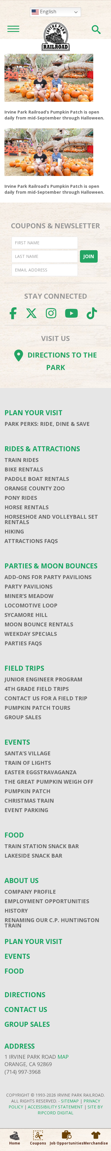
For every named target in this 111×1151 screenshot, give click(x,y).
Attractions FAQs (31, 540)
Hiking (14, 531)
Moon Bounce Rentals (38, 624)
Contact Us (25, 1009)
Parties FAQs (23, 643)
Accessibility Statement (55, 1107)
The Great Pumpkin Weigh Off (48, 781)
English (47, 11)
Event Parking (26, 810)
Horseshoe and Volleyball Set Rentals (51, 519)
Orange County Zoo (34, 488)
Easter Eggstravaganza (40, 772)
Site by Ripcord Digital (70, 1110)
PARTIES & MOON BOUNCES (50, 565)
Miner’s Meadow (28, 595)
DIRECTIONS (24, 994)
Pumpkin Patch (27, 791)
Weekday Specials (30, 633)
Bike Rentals (23, 469)
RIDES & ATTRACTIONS (42, 448)
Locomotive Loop (30, 605)
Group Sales (22, 717)
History (16, 910)
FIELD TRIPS (24, 668)
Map (63, 1056)
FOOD (14, 835)
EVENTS (17, 742)
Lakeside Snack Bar (33, 855)
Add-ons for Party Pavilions (47, 577)
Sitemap (70, 1101)
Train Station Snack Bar (41, 846)
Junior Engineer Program (43, 679)
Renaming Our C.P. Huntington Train (51, 922)
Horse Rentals (26, 507)
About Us (21, 880)
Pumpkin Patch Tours (37, 707)
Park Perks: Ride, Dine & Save (47, 423)
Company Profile (30, 891)
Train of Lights (27, 762)
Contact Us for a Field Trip (45, 698)
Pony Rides (20, 497)
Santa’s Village (27, 753)
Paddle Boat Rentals (36, 478)
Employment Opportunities (46, 901)
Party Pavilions (28, 586)
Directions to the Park (62, 361)
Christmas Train (29, 800)
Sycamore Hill (26, 614)
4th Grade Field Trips (36, 688)
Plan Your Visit (33, 412)
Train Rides (21, 459)
